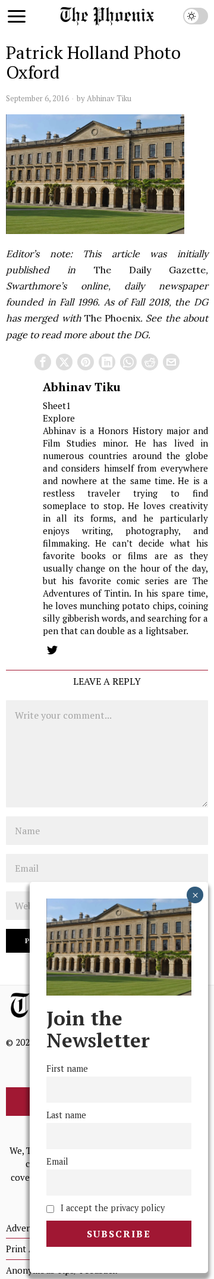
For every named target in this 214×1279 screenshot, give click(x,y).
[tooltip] (42, 362)
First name (67, 1068)
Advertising (29, 1228)
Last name (66, 1115)
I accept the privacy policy (111, 1208)
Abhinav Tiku (109, 98)
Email (57, 1161)
